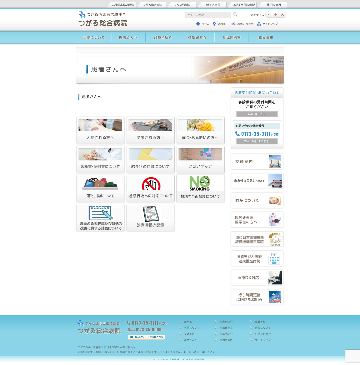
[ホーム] (203, 23)
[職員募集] (266, 33)
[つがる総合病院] (151, 4)
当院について (192, 327)
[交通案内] (220, 23)
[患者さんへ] (128, 33)
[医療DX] (257, 271)
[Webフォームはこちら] (146, 336)
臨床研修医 (226, 339)
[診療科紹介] (163, 33)
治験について (263, 327)
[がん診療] (257, 252)
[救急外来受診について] (257, 174)
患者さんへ (191, 339)
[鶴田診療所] (272, 4)
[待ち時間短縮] (257, 290)
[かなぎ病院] (182, 4)
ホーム (188, 321)
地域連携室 (226, 327)
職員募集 (260, 321)
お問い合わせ (263, 333)
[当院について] (94, 33)
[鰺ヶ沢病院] (212, 4)
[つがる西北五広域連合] (121, 4)
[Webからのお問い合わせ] (257, 140)
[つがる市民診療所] (242, 4)
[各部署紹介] (197, 33)
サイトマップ (263, 339)
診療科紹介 (226, 321)
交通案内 (189, 333)
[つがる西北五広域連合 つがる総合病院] (99, 321)
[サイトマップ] (267, 23)
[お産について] (257, 194)
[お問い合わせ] (242, 23)
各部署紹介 (226, 333)
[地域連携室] (231, 33)
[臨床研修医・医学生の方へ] (257, 213)
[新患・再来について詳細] (257, 113)
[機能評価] (257, 232)
